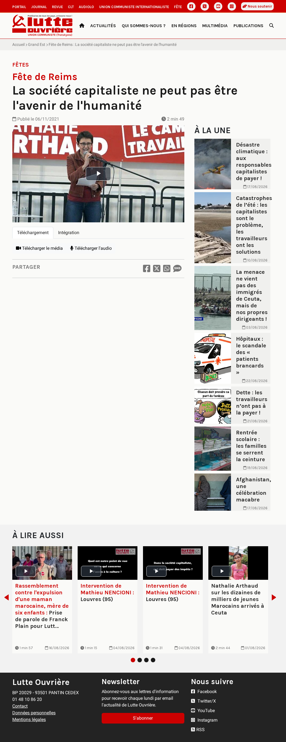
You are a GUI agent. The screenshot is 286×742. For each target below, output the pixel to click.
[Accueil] (81, 25)
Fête (178, 7)
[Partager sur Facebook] (146, 269)
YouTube (205, 710)
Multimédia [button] (215, 25)
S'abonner (143, 718)
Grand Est (36, 44)
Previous (5, 597)
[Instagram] (232, 6)
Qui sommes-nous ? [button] (144, 25)
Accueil (18, 44)
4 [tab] (153, 660)
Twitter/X (206, 701)
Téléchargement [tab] (33, 232)
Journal (39, 7)
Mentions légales (29, 719)
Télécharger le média (42, 248)
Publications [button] (248, 25)
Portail (19, 7)
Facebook (206, 691)
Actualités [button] (103, 25)
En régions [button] (184, 25)
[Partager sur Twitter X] (156, 269)
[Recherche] (271, 25)
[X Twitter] (205, 6)
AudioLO (86, 7)
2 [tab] (139, 660)
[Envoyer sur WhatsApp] (166, 269)
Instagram (207, 720)
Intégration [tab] (68, 232)
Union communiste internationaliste (134, 7)
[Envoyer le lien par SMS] (177, 269)
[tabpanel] (98, 248)
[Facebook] (191, 6)
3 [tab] (146, 660)
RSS (200, 729)
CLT (71, 7)
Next (275, 597)
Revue (57, 7)
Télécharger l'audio (92, 248)
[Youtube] (218, 6)
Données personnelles (34, 712)
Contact (20, 706)
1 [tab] (133, 660)
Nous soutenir (259, 6)
